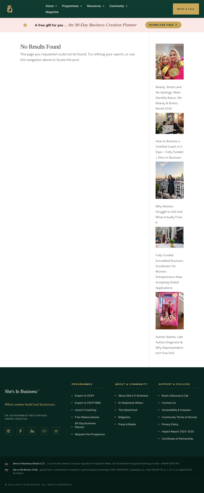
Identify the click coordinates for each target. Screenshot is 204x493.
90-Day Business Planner (85, 425)
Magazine (52, 12)
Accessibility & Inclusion (176, 409)
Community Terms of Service (179, 417)
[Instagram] (8, 431)
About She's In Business (133, 395)
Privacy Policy (170, 424)
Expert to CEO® (84, 395)
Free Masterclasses (87, 417)
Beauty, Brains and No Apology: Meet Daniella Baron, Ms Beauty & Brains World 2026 (169, 98)
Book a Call (186, 8)
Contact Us (169, 402)
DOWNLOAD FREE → (163, 25)
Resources (94, 6)
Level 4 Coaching (85, 409)
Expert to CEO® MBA (88, 402)
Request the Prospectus (90, 434)
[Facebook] (20, 431)
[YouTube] (44, 431)
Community (116, 6)
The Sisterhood (127, 409)
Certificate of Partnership (177, 438)
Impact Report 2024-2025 (178, 431)
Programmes (70, 6)
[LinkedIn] (32, 431)
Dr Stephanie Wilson (130, 402)
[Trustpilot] (56, 431)
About (50, 6)
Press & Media (127, 424)
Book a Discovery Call (175, 395)
